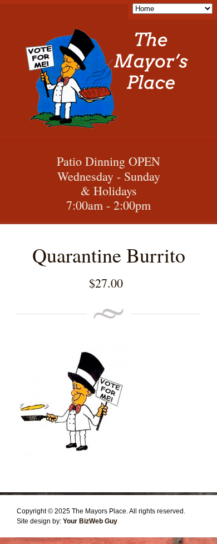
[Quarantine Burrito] (72, 453)
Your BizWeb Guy (90, 521)
